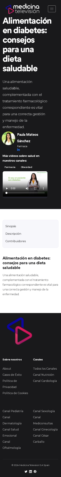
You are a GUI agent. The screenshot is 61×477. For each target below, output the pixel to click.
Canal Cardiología (45, 381)
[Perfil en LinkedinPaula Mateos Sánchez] (18, 149)
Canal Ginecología (45, 429)
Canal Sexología (44, 411)
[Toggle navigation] (52, 8)
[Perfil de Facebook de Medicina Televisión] (35, 472)
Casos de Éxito (12, 374)
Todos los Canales (45, 368)
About (7, 368)
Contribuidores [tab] (15, 241)
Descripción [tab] (13, 233)
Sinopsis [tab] (10, 226)
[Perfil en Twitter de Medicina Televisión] (26, 472)
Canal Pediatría (13, 411)
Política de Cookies (15, 393)
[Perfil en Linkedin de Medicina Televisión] (30, 472)
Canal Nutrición (43, 374)
